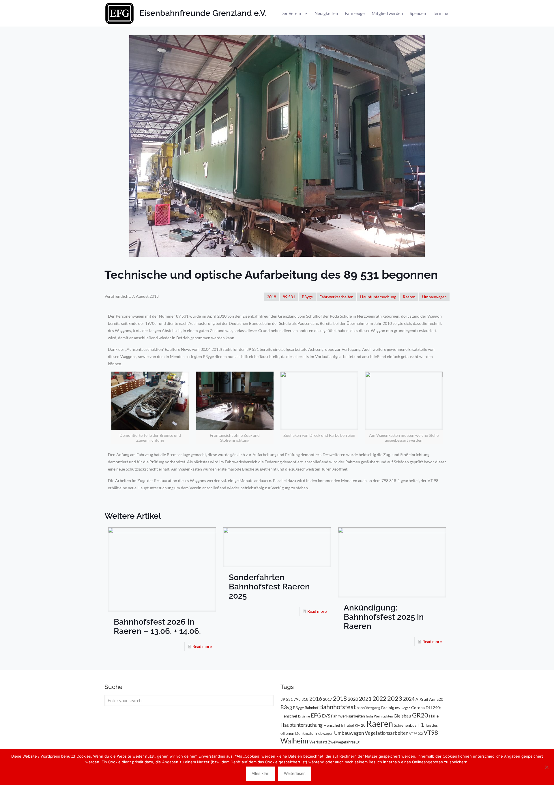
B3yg (286, 707)
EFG (316, 715)
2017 (327, 699)
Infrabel (347, 725)
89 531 (289, 296)
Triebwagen (323, 733)
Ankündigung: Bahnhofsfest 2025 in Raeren (384, 617)
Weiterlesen (295, 773)
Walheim (294, 740)
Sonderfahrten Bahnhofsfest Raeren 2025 (269, 587)
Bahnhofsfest (337, 707)
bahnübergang (368, 707)
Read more (202, 646)
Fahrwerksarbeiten (336, 296)
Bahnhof (311, 707)
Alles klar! (260, 773)
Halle (434, 715)
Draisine (304, 716)
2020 (353, 699)
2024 (409, 699)
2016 (315, 699)
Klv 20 (360, 725)
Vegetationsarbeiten (386, 733)
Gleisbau (402, 715)
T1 (420, 724)
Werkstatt (318, 741)
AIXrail (421, 699)
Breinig (387, 707)
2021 (365, 698)
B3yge (307, 296)
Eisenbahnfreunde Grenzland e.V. (203, 13)
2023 (394, 698)
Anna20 (436, 699)
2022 (379, 698)
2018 (271, 296)
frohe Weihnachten (379, 716)
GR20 (420, 715)
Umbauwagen (434, 296)
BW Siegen (402, 708)
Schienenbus (405, 725)
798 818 (301, 699)
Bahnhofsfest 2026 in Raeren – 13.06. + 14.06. (157, 626)
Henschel (331, 725)
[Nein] (547, 767)
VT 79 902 (416, 733)
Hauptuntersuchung (378, 296)
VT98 (431, 732)
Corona (418, 707)
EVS (326, 715)
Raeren (409, 296)
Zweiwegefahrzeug (344, 742)
